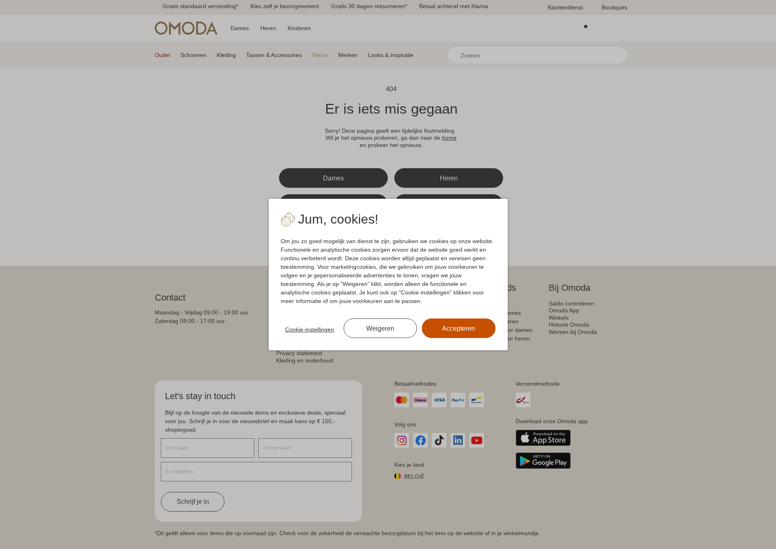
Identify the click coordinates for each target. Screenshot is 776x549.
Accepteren (458, 328)
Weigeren (380, 328)
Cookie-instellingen (309, 329)
